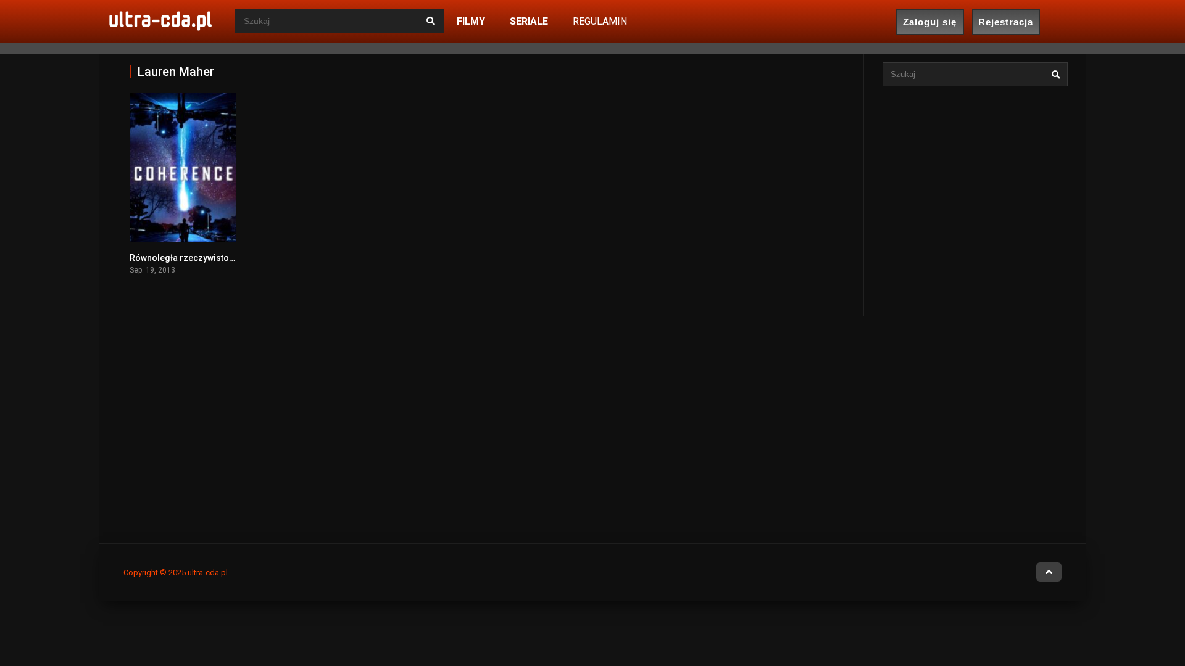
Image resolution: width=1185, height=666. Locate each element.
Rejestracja (1005, 22)
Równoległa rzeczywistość (184, 258)
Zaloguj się (930, 22)
